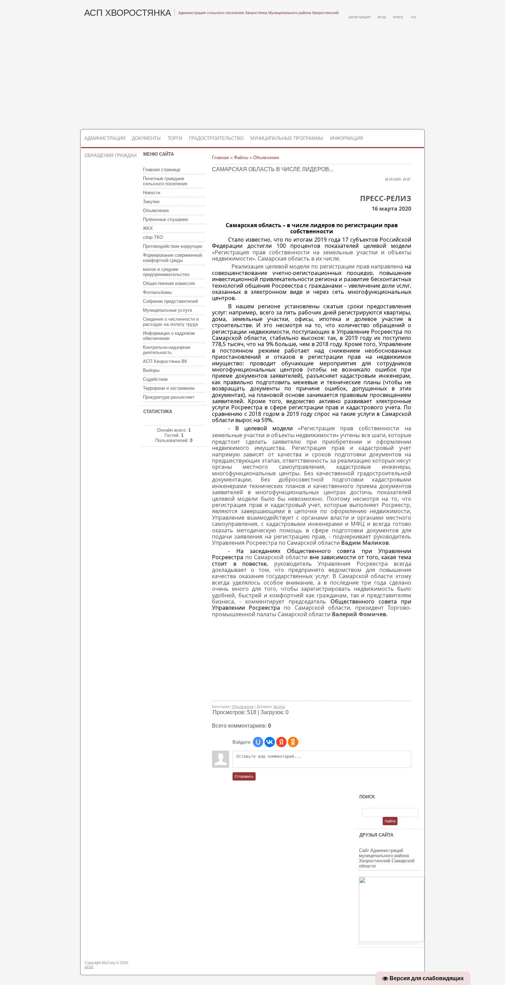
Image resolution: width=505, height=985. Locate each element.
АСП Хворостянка (127, 13)
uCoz (89, 967)
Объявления (266, 157)
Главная (220, 157)
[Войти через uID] (258, 742)
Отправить (244, 776)
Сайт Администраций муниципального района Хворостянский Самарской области (386, 858)
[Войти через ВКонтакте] (270, 742)
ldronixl (279, 707)
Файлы (241, 157)
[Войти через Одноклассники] (293, 742)
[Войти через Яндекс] (281, 742)
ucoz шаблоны (397, 965)
